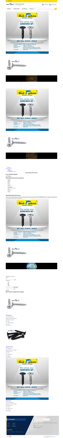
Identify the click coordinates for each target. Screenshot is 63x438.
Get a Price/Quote (8, 175)
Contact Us (32, 8)
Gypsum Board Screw (9, 346)
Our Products (24, 8)
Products (9, 169)
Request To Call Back (9, 168)
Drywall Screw (10, 170)
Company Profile (16, 8)
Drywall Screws (8, 400)
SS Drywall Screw (9, 315)
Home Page (9, 8)
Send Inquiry (8, 167)
